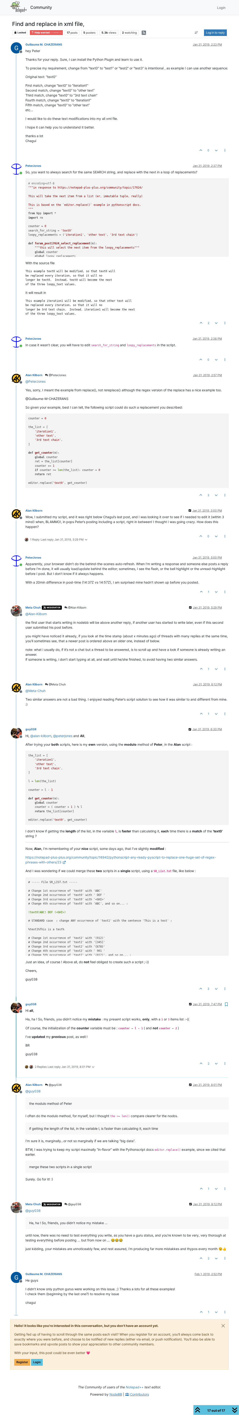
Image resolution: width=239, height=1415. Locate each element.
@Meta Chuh (57, 684)
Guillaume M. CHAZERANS (43, 44)
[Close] (223, 1325)
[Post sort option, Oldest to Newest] (196, 32)
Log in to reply (215, 32)
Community (41, 7)
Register (22, 1362)
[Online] (18, 169)
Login (37, 1362)
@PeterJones (57, 375)
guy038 (30, 729)
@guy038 (55, 1085)
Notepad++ (135, 1387)
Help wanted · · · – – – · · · (48, 32)
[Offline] (18, 48)
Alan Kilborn (33, 375)
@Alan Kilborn (76, 607)
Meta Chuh (33, 607)
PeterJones (33, 166)
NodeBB (115, 1394)
